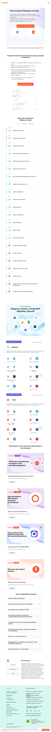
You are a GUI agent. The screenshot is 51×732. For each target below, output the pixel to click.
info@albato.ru (9, 695)
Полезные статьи (10, 708)
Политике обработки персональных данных (16, 730)
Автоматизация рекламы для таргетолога (20, 476)
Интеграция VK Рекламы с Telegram (34, 691)
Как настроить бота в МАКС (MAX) (18, 547)
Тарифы (8, 704)
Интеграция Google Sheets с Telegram (34, 701)
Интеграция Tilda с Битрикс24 (33, 699)
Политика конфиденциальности (33, 715)
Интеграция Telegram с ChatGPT (33, 703)
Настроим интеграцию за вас (13, 713)
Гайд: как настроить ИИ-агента (17, 511)
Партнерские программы (12, 710)
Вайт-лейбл (9, 711)
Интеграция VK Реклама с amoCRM (34, 697)
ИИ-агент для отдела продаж (17, 582)
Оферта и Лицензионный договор (33, 713)
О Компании (9, 715)
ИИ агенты (8, 706)
